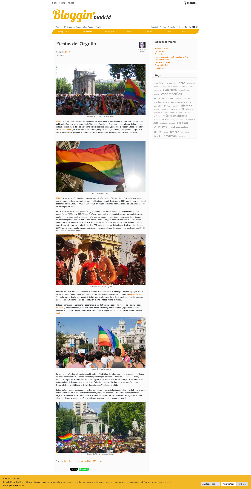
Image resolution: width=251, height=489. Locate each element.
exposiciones (163, 98)
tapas (165, 132)
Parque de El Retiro (177, 120)
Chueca (183, 86)
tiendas (158, 136)
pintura (172, 123)
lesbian (88, 461)
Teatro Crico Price (162, 65)
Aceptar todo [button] (228, 483)
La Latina (164, 109)
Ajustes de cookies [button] (210, 483)
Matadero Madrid (162, 59)
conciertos (170, 90)
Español (154, 27)
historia (186, 106)
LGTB (168, 31)
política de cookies (17, 485)
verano (182, 136)
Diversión (130, 31)
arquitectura (171, 83)
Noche (98, 27)
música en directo (175, 116)
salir (157, 131)
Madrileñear (188, 109)
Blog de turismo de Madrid (63, 3)
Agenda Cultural (161, 48)
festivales (179, 99)
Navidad (157, 120)
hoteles (156, 109)
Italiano (180, 27)
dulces (156, 94)
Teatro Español (161, 68)
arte (182, 83)
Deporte (91, 27)
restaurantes (179, 127)
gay (82, 461)
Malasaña (158, 112)
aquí (58, 313)
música (157, 116)
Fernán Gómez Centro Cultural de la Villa (171, 57)
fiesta (78, 461)
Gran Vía (158, 106)
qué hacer (182, 122)
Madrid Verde (175, 109)
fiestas (188, 99)
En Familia (150, 31)
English (163, 27)
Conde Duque (160, 54)
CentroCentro (160, 51)
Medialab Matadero (163, 62)
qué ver (160, 126)
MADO (59, 121)
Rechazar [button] (242, 483)
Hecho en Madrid (171, 106)
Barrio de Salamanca (170, 86)
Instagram (186, 31)
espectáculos (171, 94)
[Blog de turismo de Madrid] (82, 15)
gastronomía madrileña (181, 102)
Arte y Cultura (64, 31)
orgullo (99, 461)
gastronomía (161, 102)
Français (171, 27)
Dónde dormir (69, 27)
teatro (174, 132)
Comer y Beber (86, 31)
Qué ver (59, 27)
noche (165, 119)
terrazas (185, 132)
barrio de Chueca (68, 461)
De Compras (109, 31)
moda (166, 112)
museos (188, 112)
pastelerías (163, 123)
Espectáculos (81, 27)
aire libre (158, 83)
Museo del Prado (176, 112)
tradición (170, 136)
